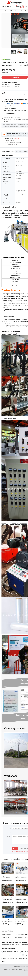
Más (2, 961)
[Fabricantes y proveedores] (14, 2)
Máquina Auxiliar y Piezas (21, 937)
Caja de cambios (5, 937)
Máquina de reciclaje (6, 934)
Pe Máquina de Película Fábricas (10, 951)
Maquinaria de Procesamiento (11, 10)
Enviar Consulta (15, 77)
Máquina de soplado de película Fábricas (12, 955)
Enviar (14, 848)
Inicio (2, 10)
